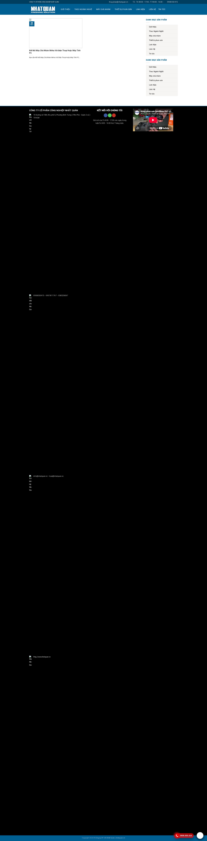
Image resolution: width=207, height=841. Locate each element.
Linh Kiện (140, 9)
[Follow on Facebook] (105, 115)
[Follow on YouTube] (114, 115)
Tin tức (161, 9)
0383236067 (63, 296)
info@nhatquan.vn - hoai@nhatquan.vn (48, 476)
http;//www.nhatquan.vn (42, 657)
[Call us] (110, 115)
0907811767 (51, 295)
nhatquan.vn (120, 838)
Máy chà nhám (103, 9)
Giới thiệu (65, 9)
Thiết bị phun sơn (123, 9)
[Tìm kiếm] (176, 9)
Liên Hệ (152, 9)
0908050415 (38, 295)
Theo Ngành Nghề (83, 9)
